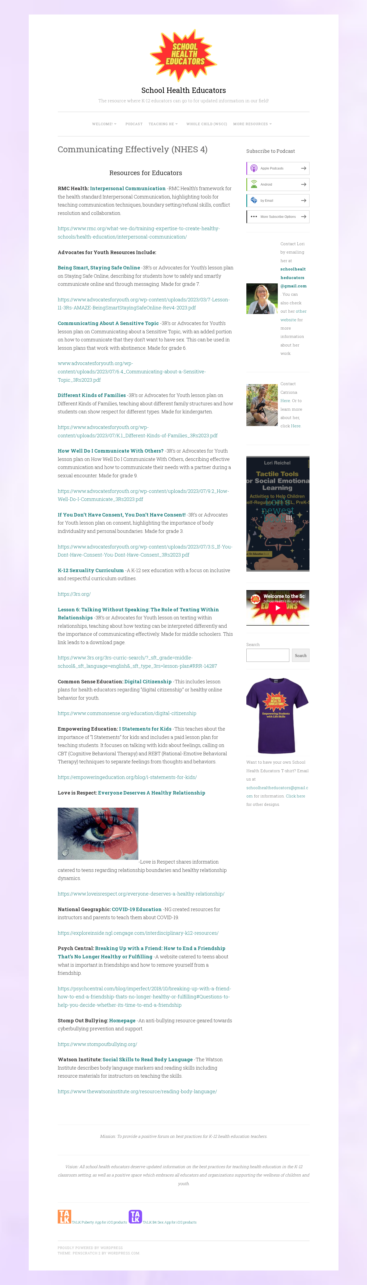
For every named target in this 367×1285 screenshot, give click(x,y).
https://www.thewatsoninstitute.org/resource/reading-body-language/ (137, 1091)
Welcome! (102, 124)
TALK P (77, 1222)
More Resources (250, 124)
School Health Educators (183, 90)
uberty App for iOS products (105, 1222)
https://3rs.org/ (74, 594)
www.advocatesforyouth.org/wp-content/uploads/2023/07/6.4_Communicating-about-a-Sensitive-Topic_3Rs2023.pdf (132, 371)
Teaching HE (161, 124)
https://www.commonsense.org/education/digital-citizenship (127, 713)
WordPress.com (123, 1253)
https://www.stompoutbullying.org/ (97, 1044)
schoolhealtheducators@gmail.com (293, 277)
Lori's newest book (277, 510)
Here (285, 400)
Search (253, 644)
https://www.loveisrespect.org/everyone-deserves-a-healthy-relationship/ (141, 893)
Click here (295, 796)
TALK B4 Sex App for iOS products (169, 1222)
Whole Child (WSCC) (206, 124)
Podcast (134, 124)
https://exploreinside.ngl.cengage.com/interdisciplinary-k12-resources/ (138, 933)
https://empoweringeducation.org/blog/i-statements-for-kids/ (127, 777)
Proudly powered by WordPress (90, 1248)
